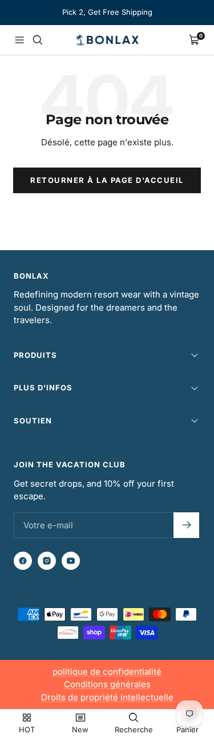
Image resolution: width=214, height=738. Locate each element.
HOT (27, 729)
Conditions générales (107, 684)
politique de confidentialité (107, 671)
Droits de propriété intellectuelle (107, 697)
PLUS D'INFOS (43, 387)
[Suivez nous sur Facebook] (23, 561)
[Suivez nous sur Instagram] (47, 561)
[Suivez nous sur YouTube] (71, 561)
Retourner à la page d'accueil (107, 180)
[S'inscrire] (186, 525)
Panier (187, 729)
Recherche (134, 729)
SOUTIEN (33, 420)
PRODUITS (35, 355)
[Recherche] (37, 40)
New (80, 729)
